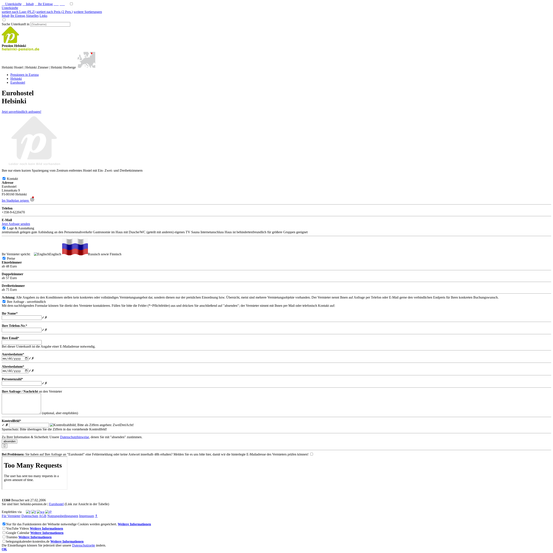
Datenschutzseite (83, 545)
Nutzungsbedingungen (62, 516)
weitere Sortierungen (88, 12)
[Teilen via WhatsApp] (40, 512)
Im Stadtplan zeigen (16, 200)
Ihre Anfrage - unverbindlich (30, 302)
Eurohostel (56, 504)
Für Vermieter (11, 516)
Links (43, 16)
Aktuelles (32, 16)
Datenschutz (29, 516)
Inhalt (28, 4)
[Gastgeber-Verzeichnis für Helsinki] (10, 42)
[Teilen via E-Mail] (48, 512)
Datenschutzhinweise (74, 437)
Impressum (86, 516)
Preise (14, 258)
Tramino (11, 537)
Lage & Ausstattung (24, 228)
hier (208, 454)
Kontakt (16, 179)
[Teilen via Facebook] (28, 512)
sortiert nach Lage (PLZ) (18, 12)
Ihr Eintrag (44, 4)
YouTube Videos (17, 528)
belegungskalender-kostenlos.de (27, 541)
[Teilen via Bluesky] (33, 512)
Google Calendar (17, 533)
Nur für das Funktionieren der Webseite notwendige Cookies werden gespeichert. (61, 524)
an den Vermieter (32, 391)
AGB (42, 516)
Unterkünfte (12, 4)
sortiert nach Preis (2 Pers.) (54, 12)
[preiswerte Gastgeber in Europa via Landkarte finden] (86, 67)
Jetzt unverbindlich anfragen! (21, 111)
